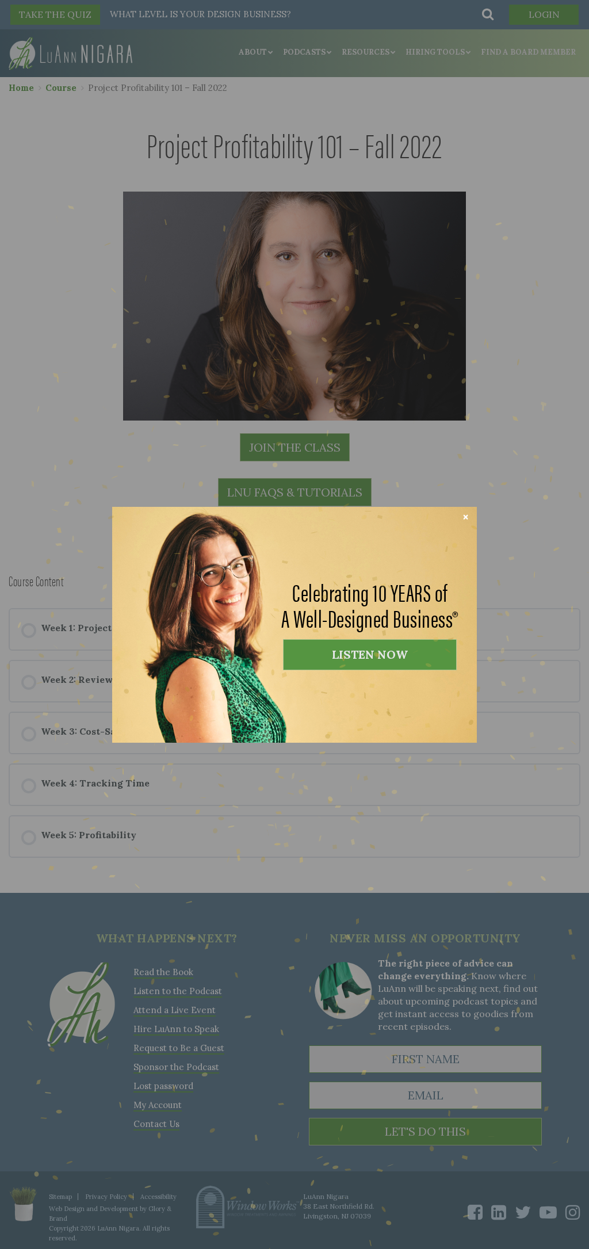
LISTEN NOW (370, 654)
